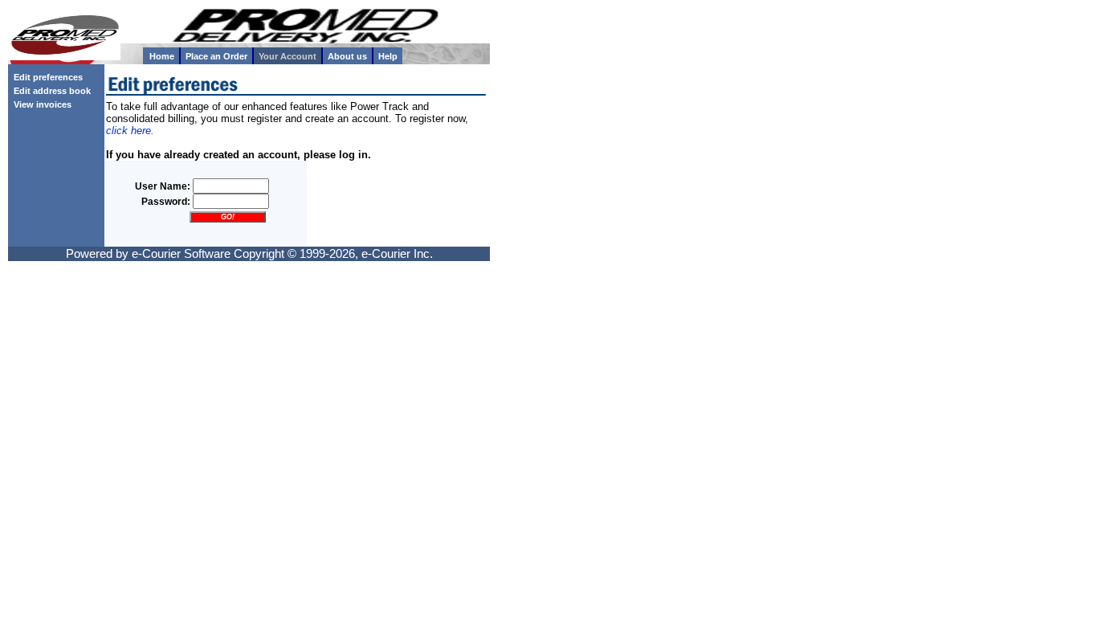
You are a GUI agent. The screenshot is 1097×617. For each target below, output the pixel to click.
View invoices (40, 104)
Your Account (287, 56)
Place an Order (216, 56)
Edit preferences (46, 77)
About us (347, 56)
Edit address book (50, 91)
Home (161, 56)
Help (388, 56)
